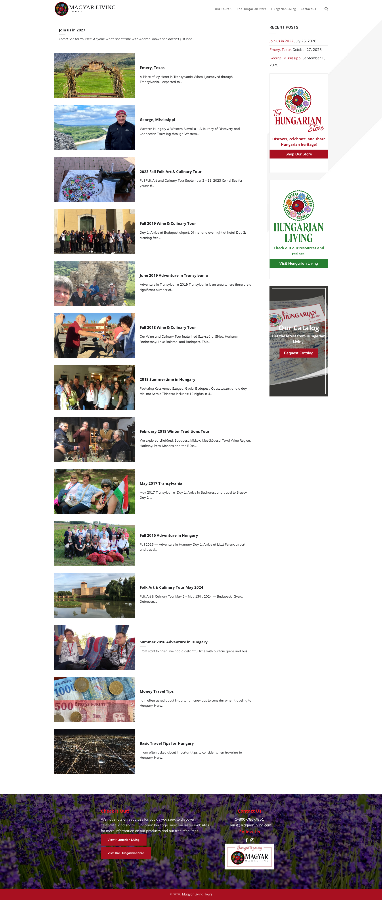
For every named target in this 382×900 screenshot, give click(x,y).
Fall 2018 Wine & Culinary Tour (168, 327)
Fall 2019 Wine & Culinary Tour (168, 223)
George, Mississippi (157, 119)
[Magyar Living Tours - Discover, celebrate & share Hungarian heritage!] (85, 9)
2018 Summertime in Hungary (167, 379)
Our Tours (222, 9)
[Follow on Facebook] (246, 840)
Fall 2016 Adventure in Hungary (169, 535)
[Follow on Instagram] (252, 840)
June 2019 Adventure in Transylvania (174, 275)
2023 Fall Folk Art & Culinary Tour (171, 171)
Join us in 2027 (72, 30)
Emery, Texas (152, 67)
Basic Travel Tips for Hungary (167, 743)
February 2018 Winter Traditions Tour (175, 431)
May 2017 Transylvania (161, 483)
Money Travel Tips (157, 691)
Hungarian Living (283, 9)
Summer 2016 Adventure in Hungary (174, 642)
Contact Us (308, 9)
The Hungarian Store (251, 9)
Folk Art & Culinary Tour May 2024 (171, 587)
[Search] (326, 9)
